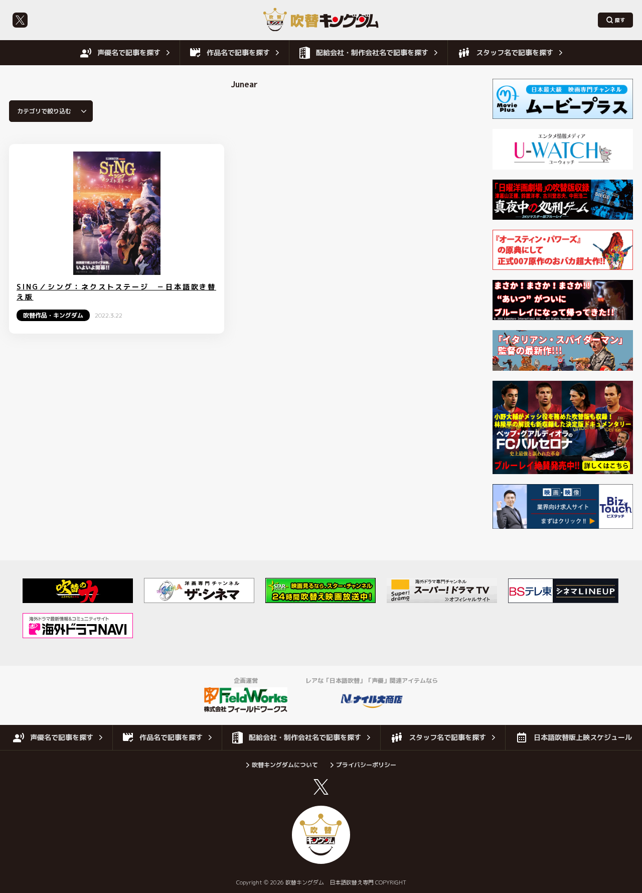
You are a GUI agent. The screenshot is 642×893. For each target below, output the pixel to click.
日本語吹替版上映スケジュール (583, 737)
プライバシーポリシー (366, 765)
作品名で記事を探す (238, 52)
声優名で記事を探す (128, 52)
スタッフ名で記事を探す (514, 52)
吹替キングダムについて (285, 765)
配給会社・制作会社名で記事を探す (372, 52)
